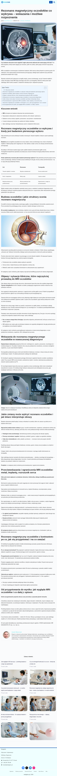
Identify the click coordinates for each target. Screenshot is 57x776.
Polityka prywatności (19, 771)
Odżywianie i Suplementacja (7, 752)
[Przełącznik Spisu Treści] (44, 88)
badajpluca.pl (27, 774)
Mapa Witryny (41, 771)
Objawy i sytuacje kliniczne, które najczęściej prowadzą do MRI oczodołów (20, 95)
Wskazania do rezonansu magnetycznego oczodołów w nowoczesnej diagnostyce (22, 97)
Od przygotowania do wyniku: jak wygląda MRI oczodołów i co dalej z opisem (21, 104)
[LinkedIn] (30, 767)
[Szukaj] (54, 2)
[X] (26, 767)
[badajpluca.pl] (5, 2)
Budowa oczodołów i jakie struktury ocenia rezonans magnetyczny (18, 93)
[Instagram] (34, 767)
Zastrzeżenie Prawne (28, 771)
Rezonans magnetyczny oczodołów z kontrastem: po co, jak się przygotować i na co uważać (24, 102)
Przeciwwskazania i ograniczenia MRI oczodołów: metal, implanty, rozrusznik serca (22, 100)
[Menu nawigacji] (51, 2)
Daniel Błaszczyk (8, 20)
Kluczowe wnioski (10, 89)
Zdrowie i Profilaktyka (25, 20)
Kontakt (35, 771)
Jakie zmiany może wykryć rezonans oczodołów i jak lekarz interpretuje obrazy (21, 99)
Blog (46, 771)
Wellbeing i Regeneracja (6, 755)
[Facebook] (23, 767)
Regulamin (11, 771)
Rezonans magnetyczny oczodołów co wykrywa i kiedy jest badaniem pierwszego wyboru (24, 91)
